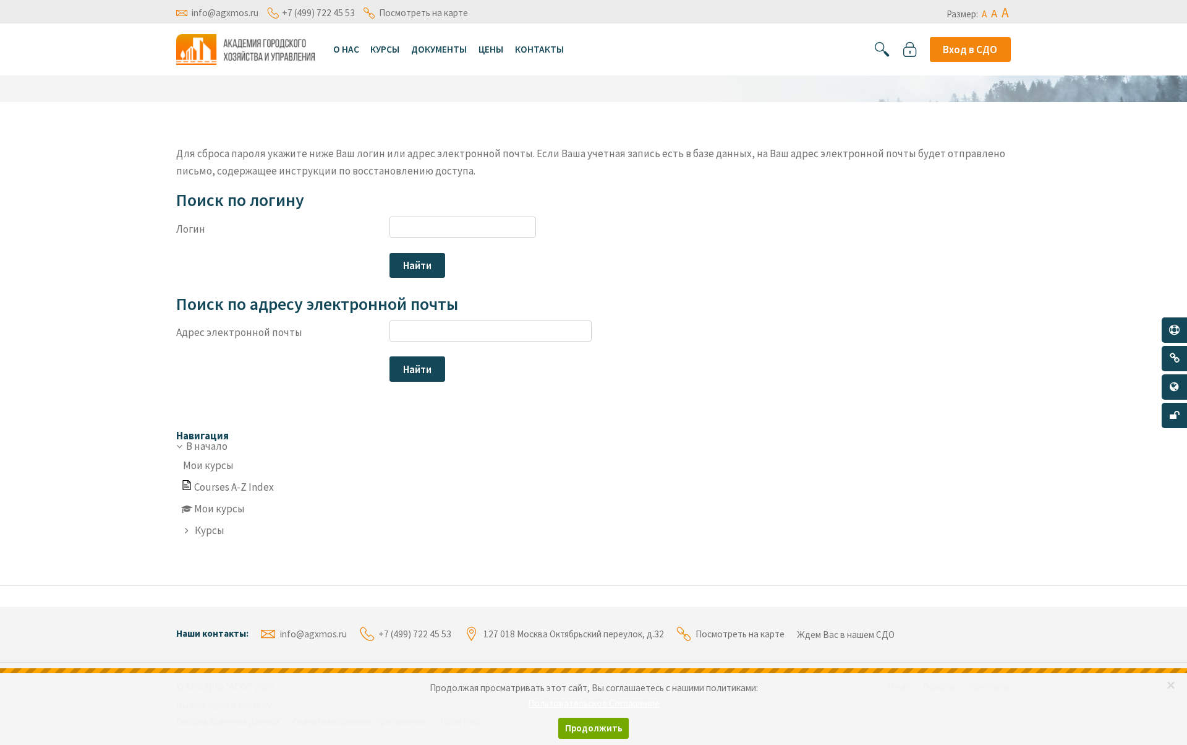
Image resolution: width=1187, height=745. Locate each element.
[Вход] (910, 49)
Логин (190, 229)
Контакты (539, 49)
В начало (207, 446)
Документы (439, 49)
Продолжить (594, 728)
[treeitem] (593, 489)
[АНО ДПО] (245, 48)
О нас (346, 49)
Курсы (384, 49)
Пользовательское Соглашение (594, 703)
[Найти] (882, 49)
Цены (491, 49)
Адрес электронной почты (239, 332)
